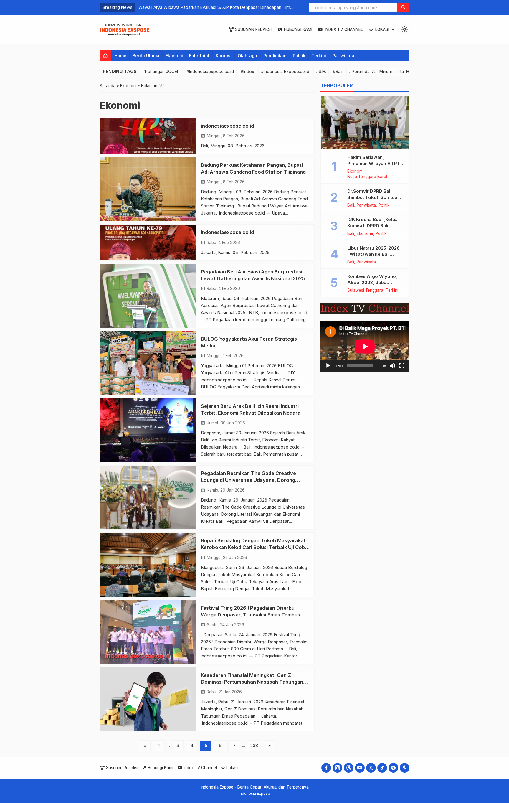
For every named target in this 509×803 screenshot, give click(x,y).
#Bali (337, 71)
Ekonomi (174, 55)
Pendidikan (275, 55)
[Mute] (392, 365)
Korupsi (224, 55)
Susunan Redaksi (253, 29)
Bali (350, 205)
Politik (299, 55)
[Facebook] (326, 768)
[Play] (328, 365)
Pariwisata (343, 55)
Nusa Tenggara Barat (367, 177)
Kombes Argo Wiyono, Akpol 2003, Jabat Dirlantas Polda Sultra (372, 282)
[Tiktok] (382, 768)
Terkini (319, 55)
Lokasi (382, 29)
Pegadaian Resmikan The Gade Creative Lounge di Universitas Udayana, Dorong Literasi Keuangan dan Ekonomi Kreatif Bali (251, 480)
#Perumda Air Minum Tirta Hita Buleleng (391, 71)
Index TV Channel (344, 29)
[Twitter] (371, 768)
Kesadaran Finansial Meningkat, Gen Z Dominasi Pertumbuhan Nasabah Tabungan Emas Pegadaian (252, 682)
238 (254, 745)
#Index (247, 71)
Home (120, 55)
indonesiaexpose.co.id (227, 126)
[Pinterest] (404, 768)
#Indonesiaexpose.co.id (210, 71)
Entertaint (199, 55)
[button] (403, 7)
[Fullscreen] (402, 365)
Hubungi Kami (298, 29)
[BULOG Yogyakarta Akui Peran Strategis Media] (148, 363)
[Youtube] (360, 768)
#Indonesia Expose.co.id (285, 71)
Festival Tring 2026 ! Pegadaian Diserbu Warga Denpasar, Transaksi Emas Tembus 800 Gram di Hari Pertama (250, 614)
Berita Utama (146, 55)
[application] (364, 346)
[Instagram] (337, 768)
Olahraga (247, 55)
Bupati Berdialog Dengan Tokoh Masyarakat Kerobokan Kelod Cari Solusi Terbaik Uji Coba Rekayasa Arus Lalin (254, 547)
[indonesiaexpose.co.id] (148, 136)
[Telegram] (393, 768)
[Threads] (348, 768)
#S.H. (321, 71)
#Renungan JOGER (161, 71)
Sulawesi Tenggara (365, 290)
